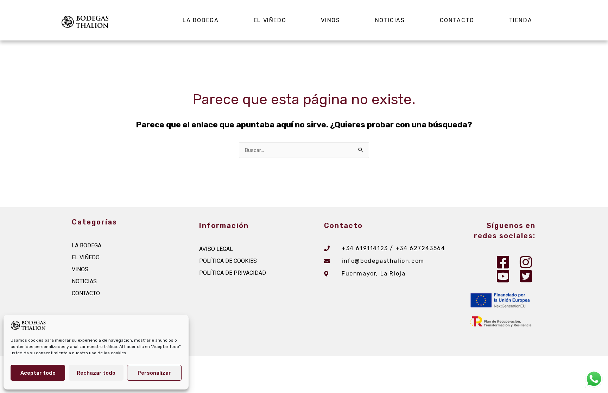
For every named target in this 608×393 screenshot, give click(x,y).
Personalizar (154, 373)
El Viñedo (270, 20)
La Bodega (200, 20)
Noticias (390, 20)
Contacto (457, 20)
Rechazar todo (96, 373)
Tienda (520, 20)
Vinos (330, 20)
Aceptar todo (38, 373)
